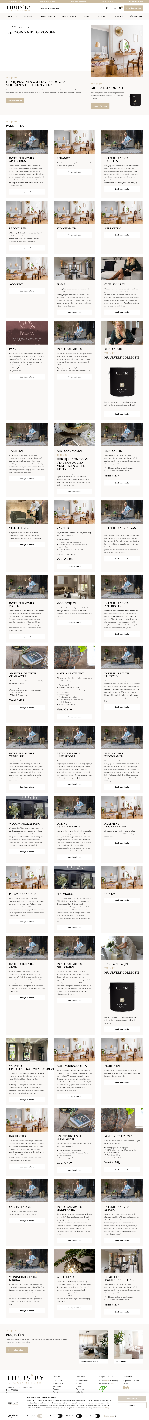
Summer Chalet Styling (89, 1361)
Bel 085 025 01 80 (107, 2)
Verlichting (80, 1392)
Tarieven (56, 1389)
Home (8, 26)
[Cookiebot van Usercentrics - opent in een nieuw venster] (13, 1416)
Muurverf (79, 1383)
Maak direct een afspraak (78, 2)
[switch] (60, 1416)
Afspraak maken (15, 100)
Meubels (79, 1386)
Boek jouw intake (27, 191)
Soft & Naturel (121, 1361)
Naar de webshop (133, 8)
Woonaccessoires (82, 1380)
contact (106, 1380)
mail (112, 1383)
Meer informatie (100, 106)
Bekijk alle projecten (17, 1350)
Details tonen (109, 1416)
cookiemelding (103, 1408)
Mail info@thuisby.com (136, 2)
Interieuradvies (58, 1383)
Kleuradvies (57, 1386)
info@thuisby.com (14, 1393)
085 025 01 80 (13, 1390)
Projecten (56, 1392)
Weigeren (132, 1405)
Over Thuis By (58, 1380)
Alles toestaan (132, 1398)
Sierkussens (80, 1389)
